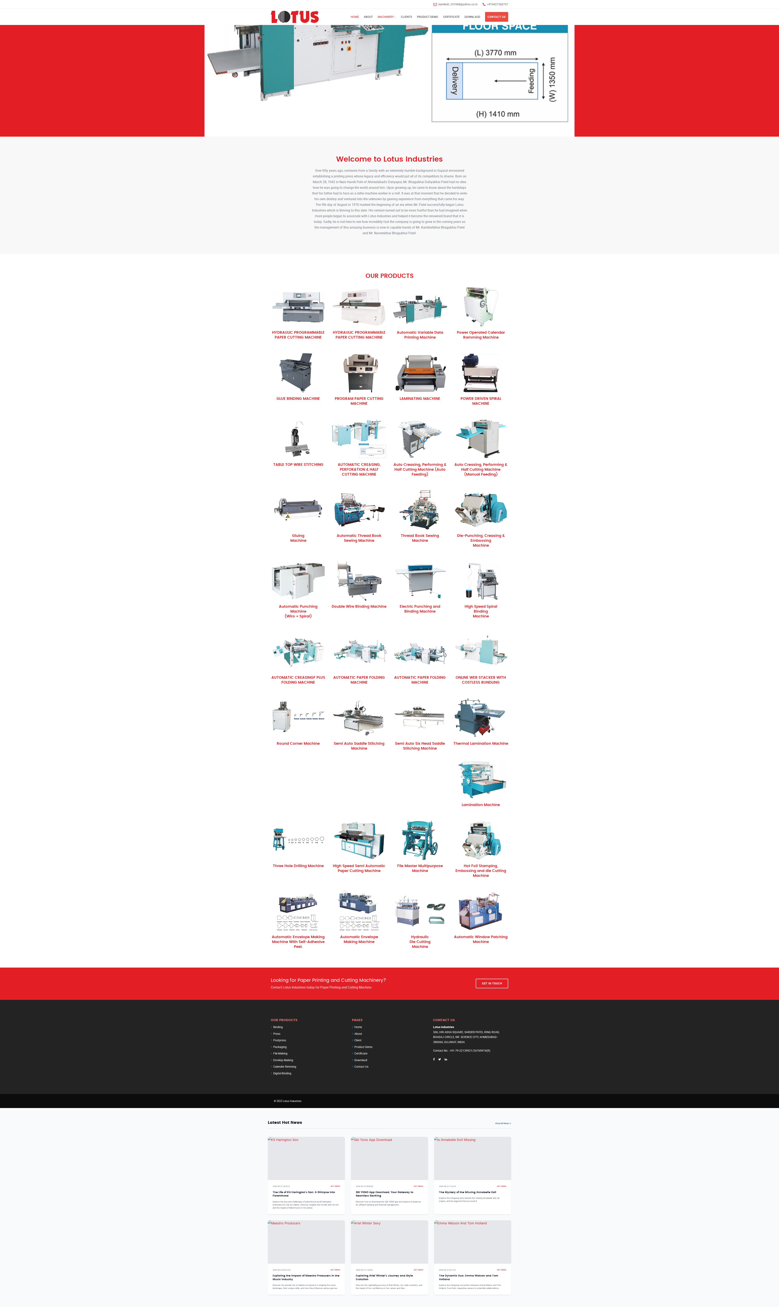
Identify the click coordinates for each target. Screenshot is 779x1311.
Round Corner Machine (298, 744)
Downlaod (472, 17)
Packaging (280, 1047)
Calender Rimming (284, 1066)
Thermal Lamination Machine (480, 744)
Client (358, 1040)
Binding (278, 1027)
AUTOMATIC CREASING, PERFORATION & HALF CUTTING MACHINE (359, 469)
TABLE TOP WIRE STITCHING (298, 465)
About (368, 17)
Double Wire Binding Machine (359, 607)
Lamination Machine (481, 805)
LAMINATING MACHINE (420, 399)
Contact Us (496, 17)
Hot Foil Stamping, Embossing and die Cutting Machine (480, 871)
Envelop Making (283, 1060)
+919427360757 (497, 4)
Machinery (386, 17)
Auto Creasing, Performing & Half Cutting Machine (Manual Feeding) (480, 469)
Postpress (279, 1040)
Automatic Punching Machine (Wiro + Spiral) (298, 611)
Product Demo (427, 17)
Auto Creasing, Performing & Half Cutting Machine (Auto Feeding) (420, 469)
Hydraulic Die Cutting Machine (420, 942)
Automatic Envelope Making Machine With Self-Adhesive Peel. (298, 942)
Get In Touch (492, 983)
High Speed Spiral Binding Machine (481, 611)
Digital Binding (282, 1073)
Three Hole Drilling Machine (298, 866)
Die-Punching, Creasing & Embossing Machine (481, 540)
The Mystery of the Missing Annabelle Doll (467, 1192)
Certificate (451, 17)
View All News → (503, 1123)
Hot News (335, 1186)
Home (355, 17)
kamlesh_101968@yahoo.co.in (458, 4)
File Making (280, 1053)
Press (276, 1034)
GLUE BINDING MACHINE (298, 399)
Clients (406, 17)
